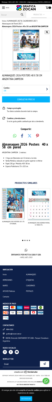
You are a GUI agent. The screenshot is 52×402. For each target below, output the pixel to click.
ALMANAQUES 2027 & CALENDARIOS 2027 (22, 21)
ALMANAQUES (31, 274)
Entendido (26, 399)
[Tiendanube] (26, 373)
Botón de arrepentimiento (26, 384)
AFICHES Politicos (9, 291)
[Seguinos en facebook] (11, 352)
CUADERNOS (30, 285)
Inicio (4, 21)
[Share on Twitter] (29, 136)
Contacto (6, 296)
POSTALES (29, 291)
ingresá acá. (41, 382)
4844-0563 (9, 329)
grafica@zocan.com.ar (13, 333)
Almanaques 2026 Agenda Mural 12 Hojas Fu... (39, 224)
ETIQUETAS (30, 280)
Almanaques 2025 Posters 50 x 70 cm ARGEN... (13, 222)
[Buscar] (22, 15)
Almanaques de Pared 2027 (12, 23)
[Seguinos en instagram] (5, 352)
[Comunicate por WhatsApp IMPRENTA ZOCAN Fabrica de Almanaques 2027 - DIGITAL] (46, 381)
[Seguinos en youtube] (17, 352)
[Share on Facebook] (22, 136)
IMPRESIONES (7, 280)
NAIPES (5, 285)
